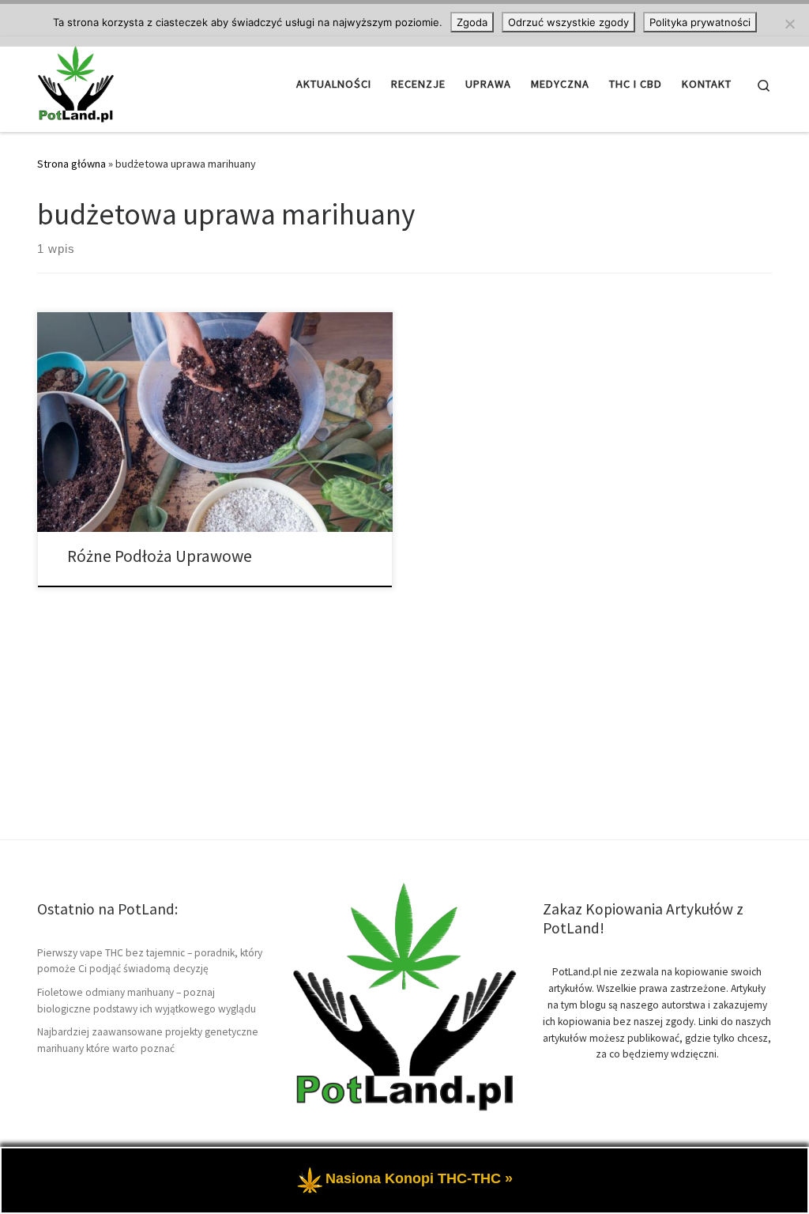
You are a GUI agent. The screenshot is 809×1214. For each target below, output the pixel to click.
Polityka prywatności (700, 22)
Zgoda (472, 22)
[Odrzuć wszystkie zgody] (789, 24)
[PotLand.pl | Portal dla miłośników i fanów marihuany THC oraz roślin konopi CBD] (76, 81)
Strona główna (71, 163)
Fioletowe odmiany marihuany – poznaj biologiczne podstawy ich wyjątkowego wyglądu (146, 1001)
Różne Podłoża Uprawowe (159, 556)
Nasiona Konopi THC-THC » (419, 1178)
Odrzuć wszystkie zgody (568, 22)
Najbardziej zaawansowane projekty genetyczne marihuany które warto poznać (147, 1040)
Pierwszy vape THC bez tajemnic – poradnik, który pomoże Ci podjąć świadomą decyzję (149, 961)
